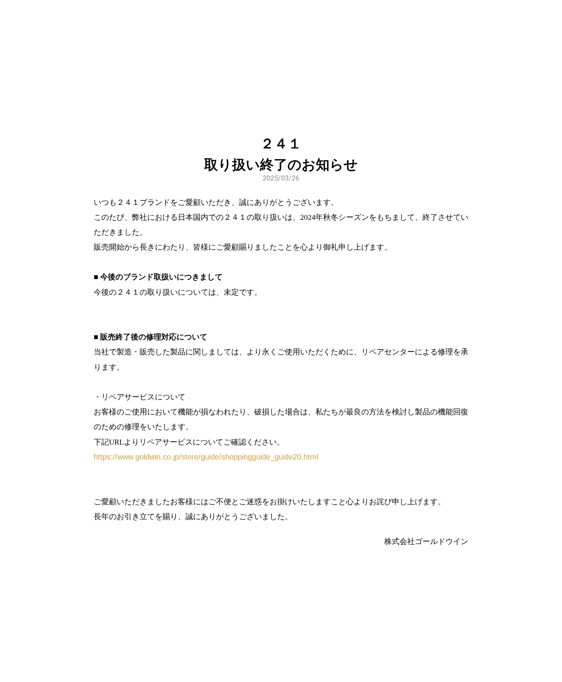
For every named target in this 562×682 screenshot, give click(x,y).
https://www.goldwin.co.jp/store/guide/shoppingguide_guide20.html (206, 457)
